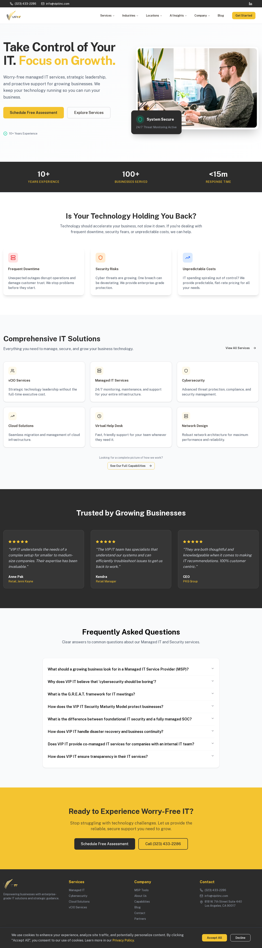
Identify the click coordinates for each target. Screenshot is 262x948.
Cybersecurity (78, 895)
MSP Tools (141, 890)
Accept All (214, 937)
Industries (128, 15)
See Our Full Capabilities (128, 465)
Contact (139, 913)
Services (106, 15)
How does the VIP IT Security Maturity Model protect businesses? (105, 706)
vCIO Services (78, 907)
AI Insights (177, 15)
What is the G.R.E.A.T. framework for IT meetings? (91, 694)
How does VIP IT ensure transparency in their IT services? (98, 756)
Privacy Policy (123, 940)
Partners (140, 918)
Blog (221, 15)
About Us (140, 895)
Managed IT (77, 890)
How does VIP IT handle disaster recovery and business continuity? (105, 731)
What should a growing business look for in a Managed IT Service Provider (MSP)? (118, 669)
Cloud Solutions (79, 901)
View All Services (238, 348)
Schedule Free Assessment (33, 112)
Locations (152, 15)
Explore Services (89, 112)
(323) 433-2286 (25, 3)
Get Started (243, 15)
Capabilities (142, 901)
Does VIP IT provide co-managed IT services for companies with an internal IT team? (121, 744)
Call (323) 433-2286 (163, 844)
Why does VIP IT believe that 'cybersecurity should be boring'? (102, 682)
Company (200, 15)
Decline (240, 937)
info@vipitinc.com (57, 3)
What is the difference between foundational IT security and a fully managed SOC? (120, 719)
